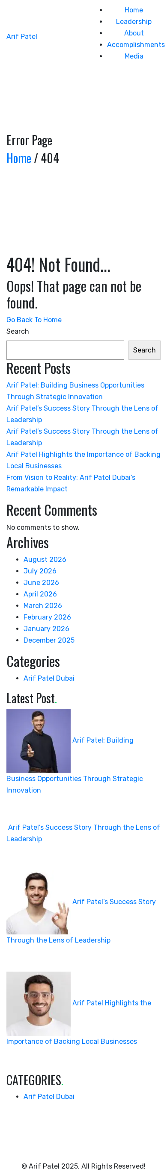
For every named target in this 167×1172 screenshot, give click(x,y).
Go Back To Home (34, 320)
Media (134, 56)
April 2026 (40, 594)
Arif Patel (21, 36)
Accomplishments (136, 45)
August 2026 (45, 559)
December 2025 (49, 640)
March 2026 (43, 606)
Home (134, 10)
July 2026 (40, 571)
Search (17, 331)
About (134, 33)
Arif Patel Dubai (49, 678)
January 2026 (46, 629)
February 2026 (47, 617)
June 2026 (41, 583)
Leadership (134, 22)
